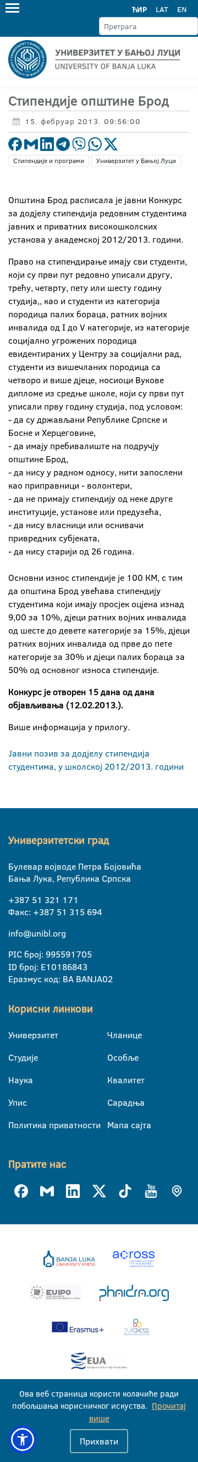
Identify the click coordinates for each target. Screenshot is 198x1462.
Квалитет (114, 1080)
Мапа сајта (114, 1125)
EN (181, 9)
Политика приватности (15, 1125)
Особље (114, 1057)
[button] (22, 1439)
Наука (15, 1080)
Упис (15, 1102)
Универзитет (15, 1035)
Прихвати (99, 1441)
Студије (15, 1057)
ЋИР (139, 9)
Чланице (114, 1035)
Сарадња (114, 1102)
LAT (162, 9)
